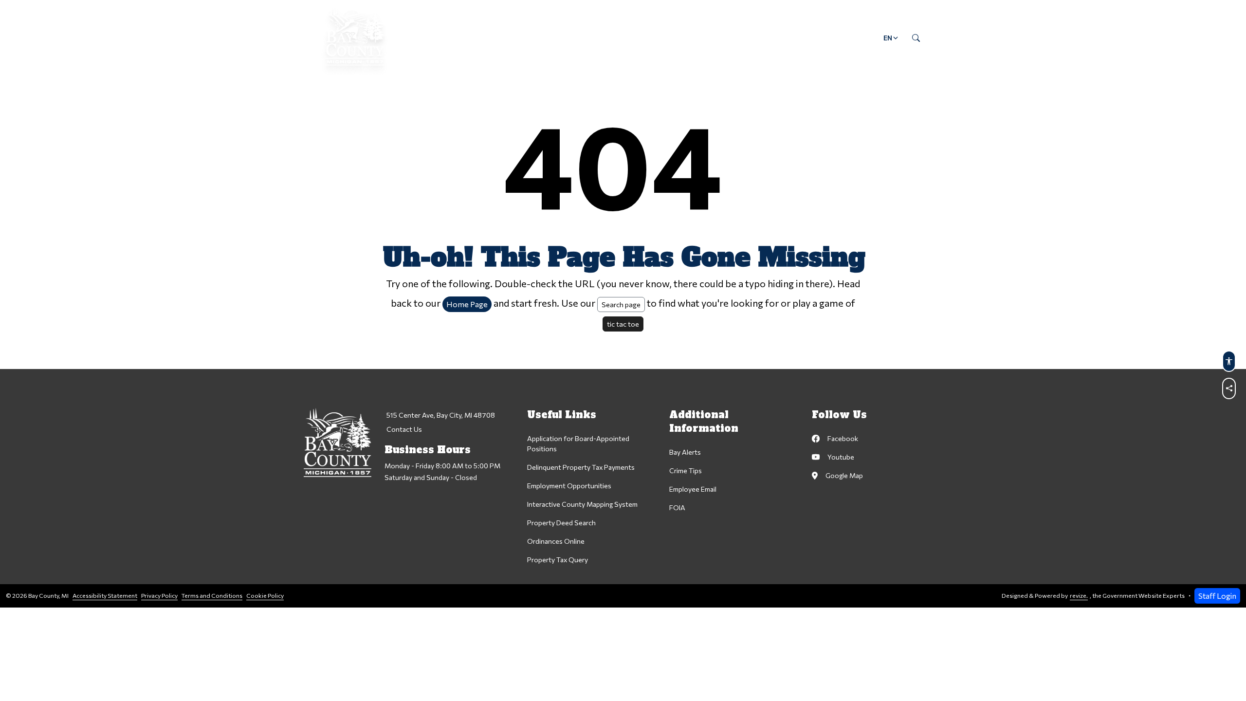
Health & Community (664, 37)
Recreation (749, 37)
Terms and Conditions (212, 595)
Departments (499, 37)
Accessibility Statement (105, 595)
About (437, 37)
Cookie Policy (265, 595)
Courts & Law (575, 37)
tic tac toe (623, 323)
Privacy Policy (159, 595)
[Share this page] (1229, 388)
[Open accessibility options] (1229, 361)
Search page (621, 304)
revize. (1079, 595)
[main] (623, 304)
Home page (467, 304)
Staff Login (1217, 595)
